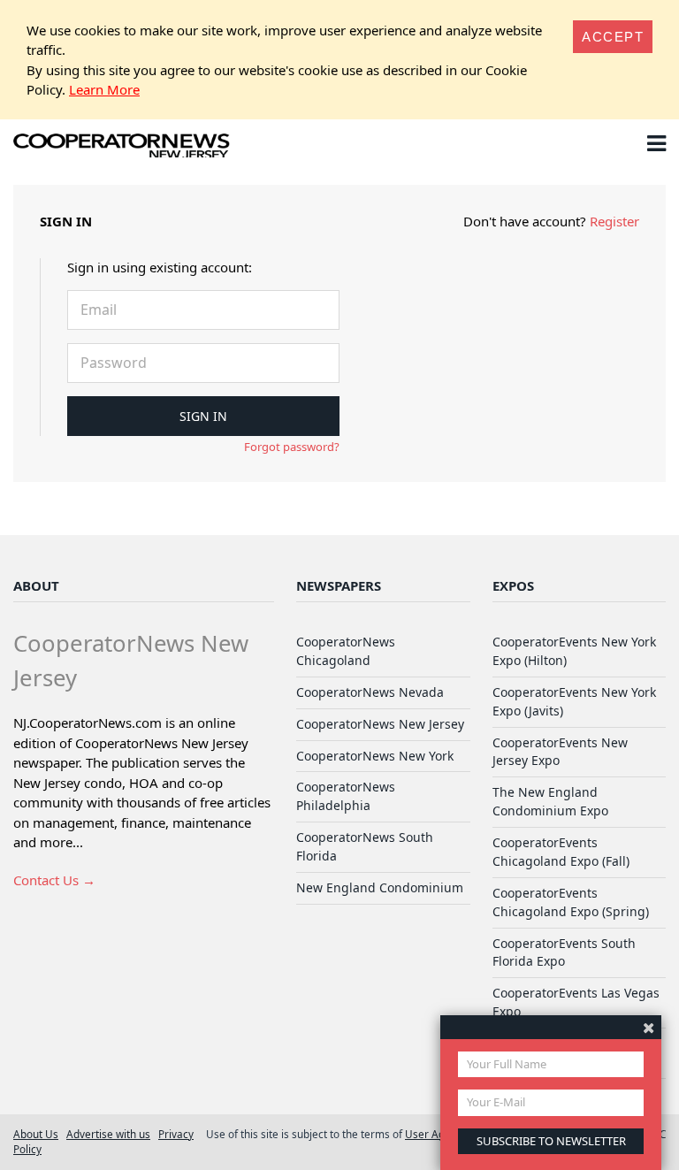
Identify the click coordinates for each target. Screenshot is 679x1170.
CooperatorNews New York (375, 755)
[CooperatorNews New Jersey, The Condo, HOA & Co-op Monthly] (121, 147)
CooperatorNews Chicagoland (345, 651)
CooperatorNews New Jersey (380, 723)
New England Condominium (379, 887)
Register (614, 221)
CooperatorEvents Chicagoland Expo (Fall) (560, 851)
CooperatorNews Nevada (370, 692)
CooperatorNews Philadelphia (345, 796)
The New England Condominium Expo (550, 801)
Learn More (104, 89)
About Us (35, 1134)
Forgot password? (292, 447)
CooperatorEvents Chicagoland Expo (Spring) (570, 902)
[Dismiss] (648, 1027)
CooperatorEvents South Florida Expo (564, 952)
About (36, 585)
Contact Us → (54, 880)
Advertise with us (108, 1134)
